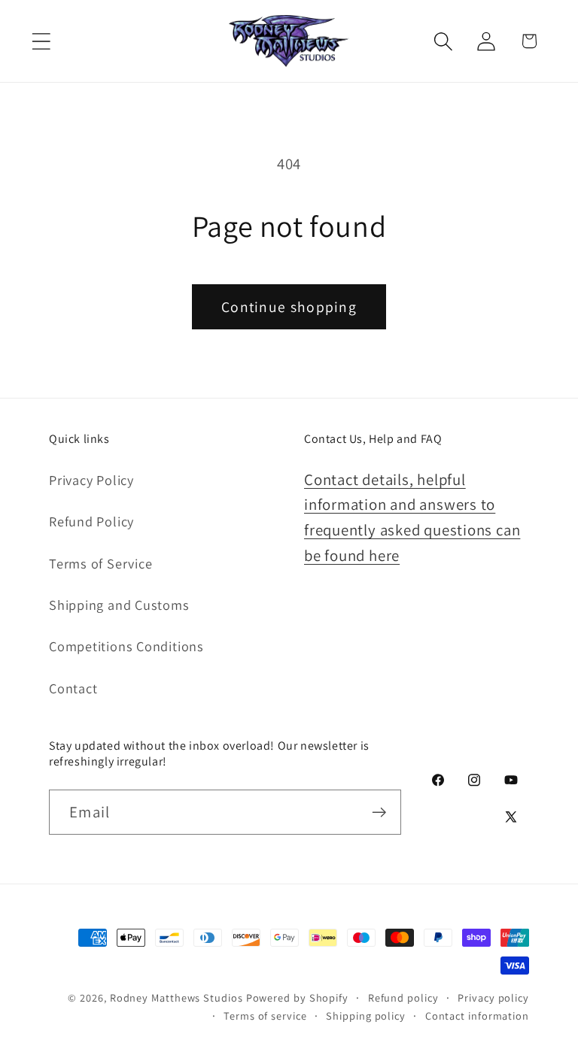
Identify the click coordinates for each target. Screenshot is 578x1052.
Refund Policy (91, 521)
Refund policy (403, 997)
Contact (73, 688)
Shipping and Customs (119, 605)
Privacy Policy (91, 480)
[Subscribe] (378, 812)
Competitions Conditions (126, 646)
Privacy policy (493, 997)
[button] (41, 41)
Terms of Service (100, 563)
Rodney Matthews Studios (176, 997)
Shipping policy (366, 1015)
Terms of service (265, 1015)
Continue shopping (289, 307)
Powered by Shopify (297, 997)
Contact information (477, 1015)
